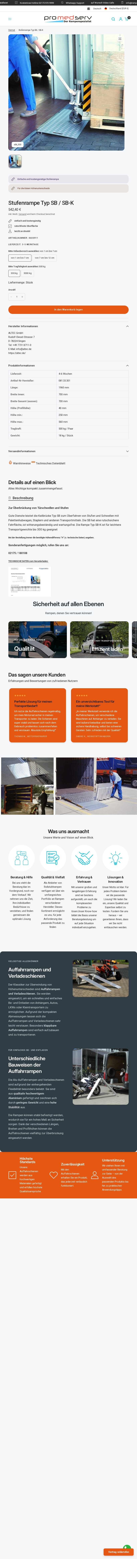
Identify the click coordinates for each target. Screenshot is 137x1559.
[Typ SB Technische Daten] (29, 581)
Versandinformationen (21, 451)
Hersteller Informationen (23, 326)
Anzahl (12, 289)
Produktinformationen (21, 365)
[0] (126, 19)
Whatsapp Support (63, 3)
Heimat (11, 30)
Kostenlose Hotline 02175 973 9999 (25, 3)
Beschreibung (23, 498)
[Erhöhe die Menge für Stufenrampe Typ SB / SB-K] (22, 296)
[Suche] (113, 19)
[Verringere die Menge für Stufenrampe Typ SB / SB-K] (11, 296)
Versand (22, 214)
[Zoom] (119, 38)
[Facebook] (89, 9)
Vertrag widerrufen (118, 1551)
